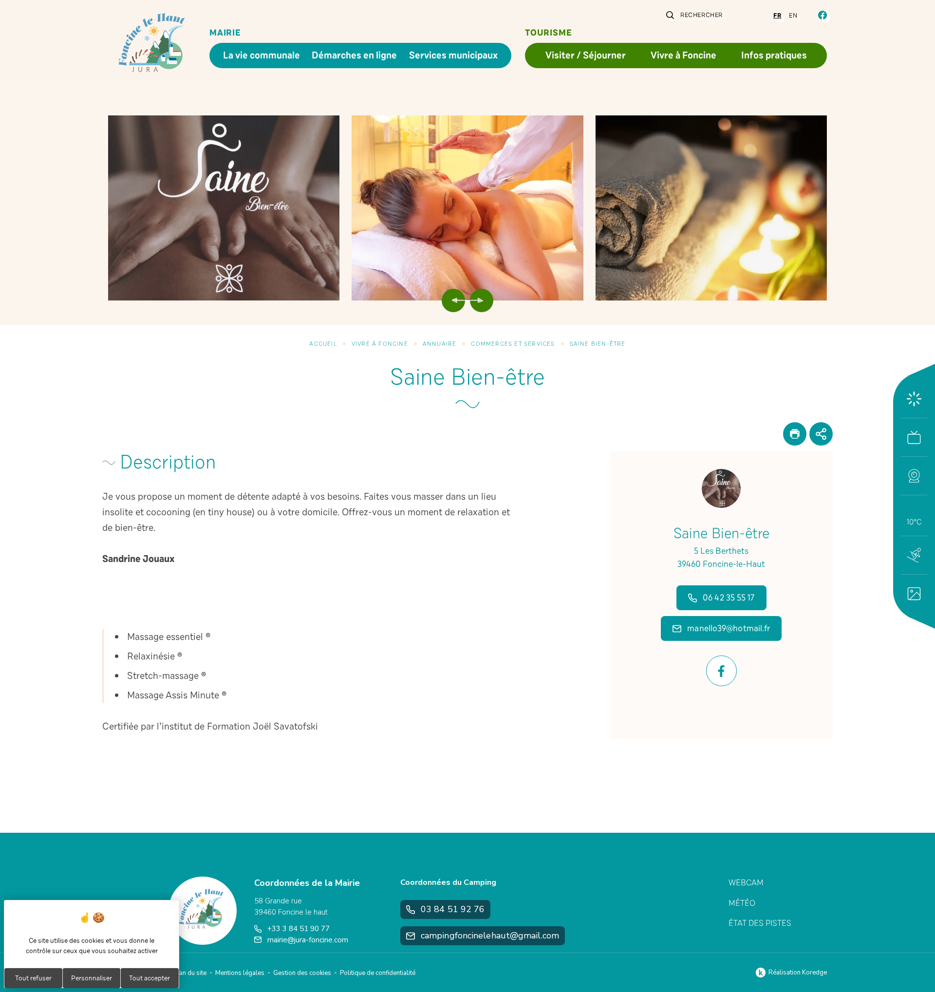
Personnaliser (91, 978)
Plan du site (189, 973)
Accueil (323, 344)
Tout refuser (33, 978)
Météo (742, 903)
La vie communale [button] (261, 55)
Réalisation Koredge (797, 972)
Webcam (746, 882)
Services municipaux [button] (453, 55)
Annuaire (440, 344)
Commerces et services (513, 344)
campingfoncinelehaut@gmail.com (490, 935)
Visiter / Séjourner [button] (585, 55)
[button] (914, 476)
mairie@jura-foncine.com (307, 940)
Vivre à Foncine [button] (683, 55)
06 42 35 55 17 (728, 597)
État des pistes (760, 923)
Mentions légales (239, 973)
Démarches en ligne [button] (354, 55)
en (793, 15)
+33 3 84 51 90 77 (298, 929)
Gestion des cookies (302, 973)
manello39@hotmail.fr (728, 628)
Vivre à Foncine (380, 344)
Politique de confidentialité (377, 973)
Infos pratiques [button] (774, 55)
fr (777, 15)
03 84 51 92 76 (453, 909)
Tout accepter (149, 978)
